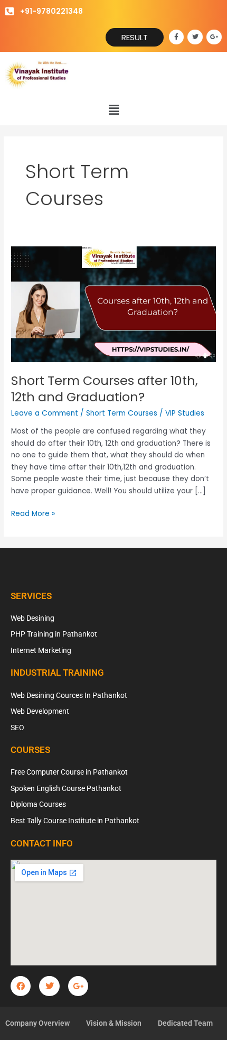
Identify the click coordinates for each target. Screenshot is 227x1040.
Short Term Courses (121, 413)
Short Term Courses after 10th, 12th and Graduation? (104, 389)
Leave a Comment (44, 413)
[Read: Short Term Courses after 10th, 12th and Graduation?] (113, 304)
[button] (113, 110)
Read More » (33, 513)
